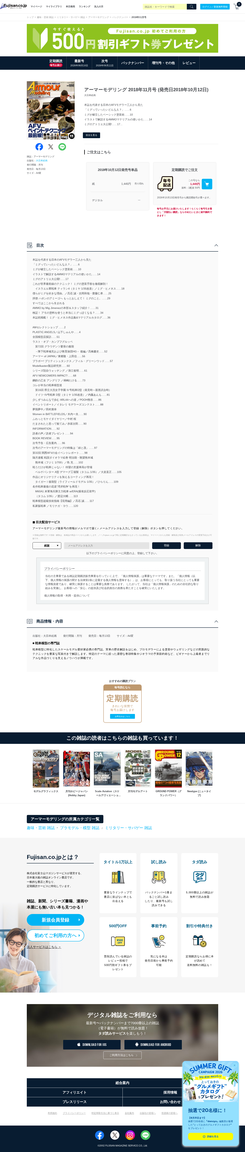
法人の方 (98, 6)
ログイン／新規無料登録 (215, 6)
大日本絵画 (41, 160)
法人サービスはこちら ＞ (44, 947)
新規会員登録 (55, 919)
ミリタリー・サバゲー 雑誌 (71, 17)
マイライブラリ (54, 6)
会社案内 (129, 1113)
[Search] (191, 7)
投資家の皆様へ (170, 1113)
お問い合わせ (170, 1102)
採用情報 (170, 1092)
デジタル (97, 200)
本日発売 (70, 6)
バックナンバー (120, 17)
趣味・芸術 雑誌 (45, 17)
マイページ (36, 6)
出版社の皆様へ (148, 1113)
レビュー (189, 63)
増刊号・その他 (163, 63)
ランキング (84, 6)
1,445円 (126, 183)
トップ (30, 17)
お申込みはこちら (122, 716)
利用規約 (52, 1113)
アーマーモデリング (98, 17)
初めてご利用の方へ (55, 935)
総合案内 (122, 1083)
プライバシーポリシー (74, 1113)
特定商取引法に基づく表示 (105, 1113)
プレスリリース (75, 1102)
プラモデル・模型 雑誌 (79, 828)
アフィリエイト (75, 1092)
